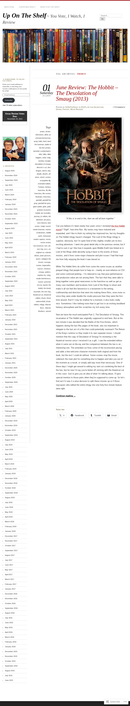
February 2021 (10, 358)
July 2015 (8, 675)
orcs (46, 249)
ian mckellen (45, 213)
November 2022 (11, 271)
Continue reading (66, 396)
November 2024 (11, 175)
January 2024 (10, 204)
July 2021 (8, 348)
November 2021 (11, 329)
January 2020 (10, 416)
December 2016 (11, 594)
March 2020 (9, 406)
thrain (48, 301)
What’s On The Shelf (50, 7)
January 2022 (10, 320)
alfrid (46, 135)
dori (49, 167)
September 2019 (11, 435)
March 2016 (9, 637)
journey (37, 216)
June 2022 (9, 296)
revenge (47, 262)
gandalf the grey (44, 203)
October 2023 (10, 219)
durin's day (46, 171)
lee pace (47, 220)
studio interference (43, 278)
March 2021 (9, 353)
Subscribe (8, 100)
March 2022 (9, 310)
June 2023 (9, 238)
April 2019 (9, 459)
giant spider (37, 207)
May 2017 (9, 570)
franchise (46, 197)
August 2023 (10, 228)
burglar (47, 161)
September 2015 (11, 666)
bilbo (44, 154)
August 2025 (10, 171)
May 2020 (9, 396)
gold (48, 207)
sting (48, 275)
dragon (38, 171)
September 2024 (11, 180)
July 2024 (8, 185)
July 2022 (8, 291)
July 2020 (8, 387)
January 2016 (10, 647)
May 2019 (9, 454)
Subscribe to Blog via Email (14, 80)
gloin (44, 207)
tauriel (45, 285)
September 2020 (11, 382)
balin (40, 141)
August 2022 (10, 286)
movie (48, 239)
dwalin (39, 174)
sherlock (47, 269)
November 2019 (11, 425)
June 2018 (9, 507)
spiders (47, 272)
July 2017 (8, 560)
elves (37, 177)
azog (36, 141)
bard (44, 141)
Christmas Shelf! (27, 7)
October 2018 (10, 488)
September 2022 (11, 281)
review (38, 265)
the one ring (45, 292)
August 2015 (10, 671)
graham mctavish (43, 210)
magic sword (45, 226)
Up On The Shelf (24, 15)
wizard (48, 311)
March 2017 (9, 579)
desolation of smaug (42, 164)
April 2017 (9, 574)
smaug (41, 272)
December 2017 (11, 536)
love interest (42, 223)
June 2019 (9, 449)
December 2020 (11, 368)
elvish (42, 177)
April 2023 (9, 247)
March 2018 (9, 522)
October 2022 (10, 276)
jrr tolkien (44, 216)
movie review (45, 242)
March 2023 (9, 252)
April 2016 (9, 632)
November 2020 (11, 372)
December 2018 (11, 478)
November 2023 (11, 214)
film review (46, 193)
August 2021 (10, 344)
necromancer (38, 246)
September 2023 (11, 223)
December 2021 (11, 324)
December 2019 (11, 421)
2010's (84, 107)
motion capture (39, 239)
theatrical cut (38, 295)
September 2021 (11, 339)
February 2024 (10, 199)
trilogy (42, 305)
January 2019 (10, 473)
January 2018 (10, 531)
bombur (41, 161)
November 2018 (11, 483)
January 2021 (10, 363)
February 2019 (10, 469)
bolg (48, 158)
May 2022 (9, 300)
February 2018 (10, 526)
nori (45, 246)
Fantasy (66, 109)
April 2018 (9, 517)
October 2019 (10, 430)
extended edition (44, 184)
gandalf (39, 200)
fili (46, 190)
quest (38, 259)
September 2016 (11, 608)
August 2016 (10, 613)
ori (49, 249)
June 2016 (9, 622)
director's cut (42, 167)
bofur (44, 158)
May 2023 (9, 243)
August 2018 (10, 497)
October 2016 (10, 603)
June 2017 (9, 565)
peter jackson (45, 256)
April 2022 (9, 305)
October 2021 (10, 334)
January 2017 (10, 589)
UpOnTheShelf (71, 107)
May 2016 (9, 627)
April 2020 (9, 401)
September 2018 (11, 493)
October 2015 (10, 661)
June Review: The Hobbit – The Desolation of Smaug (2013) (87, 93)
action (42, 131)
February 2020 (10, 411)
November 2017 (11, 541)
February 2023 (10, 257)
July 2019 (8, 445)
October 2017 (10, 546)
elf (49, 174)
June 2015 (9, 680)
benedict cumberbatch (41, 151)
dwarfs (45, 174)
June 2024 (9, 190)
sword (40, 282)
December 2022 (11, 267)
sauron (40, 269)
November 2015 (11, 656)
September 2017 (11, 550)
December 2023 (11, 209)
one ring (40, 249)
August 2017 (10, 555)
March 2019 (9, 464)
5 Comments (119, 107)
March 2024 (9, 195)
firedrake (39, 197)
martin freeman (39, 229)
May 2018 (9, 512)
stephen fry (41, 275)
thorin (43, 298)
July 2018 (8, 502)
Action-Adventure (95, 107)
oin (49, 246)
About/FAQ (9, 7)
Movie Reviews (76, 109)
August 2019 (10, 440)
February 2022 (10, 315)
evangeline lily (45, 180)
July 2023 (8, 233)
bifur (40, 154)
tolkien (36, 305)
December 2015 (11, 651)
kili (49, 216)
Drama (59, 109)
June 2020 (9, 392)
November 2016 (11, 598)
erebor (48, 177)
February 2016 (10, 642)
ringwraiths (46, 265)
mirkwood (46, 236)
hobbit (37, 213)
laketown (39, 220)
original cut (40, 252)
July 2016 (8, 618)
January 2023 (10, 262)
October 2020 (10, 377)
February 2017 (10, 584)
